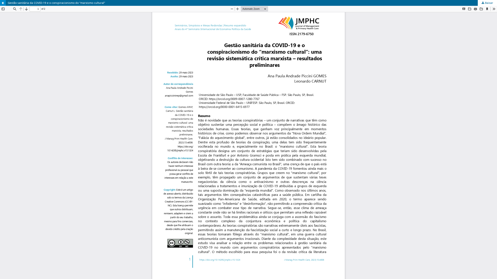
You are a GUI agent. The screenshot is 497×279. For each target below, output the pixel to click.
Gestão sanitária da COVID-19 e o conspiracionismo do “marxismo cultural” (56, 3)
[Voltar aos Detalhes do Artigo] (3, 3)
